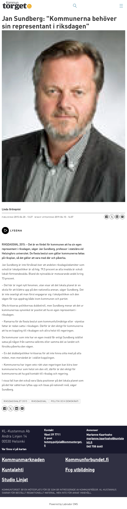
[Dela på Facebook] (106, 216)
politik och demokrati (65, 401)
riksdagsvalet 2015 (15, 401)
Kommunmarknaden (23, 459)
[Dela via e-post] (122, 216)
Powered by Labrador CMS (63, 504)
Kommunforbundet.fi (87, 459)
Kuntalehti (12, 469)
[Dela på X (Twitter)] (111, 216)
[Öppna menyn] (121, 5)
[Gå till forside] (17, 5)
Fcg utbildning (80, 469)
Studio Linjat (15, 479)
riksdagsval (39, 401)
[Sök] (75, 6)
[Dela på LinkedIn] (117, 216)
